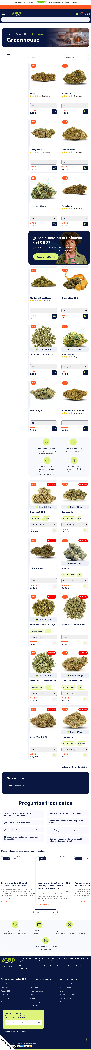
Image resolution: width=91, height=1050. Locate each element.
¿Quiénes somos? (66, 998)
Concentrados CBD (8, 998)
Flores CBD (5, 983)
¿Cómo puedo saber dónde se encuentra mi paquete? (17, 814)
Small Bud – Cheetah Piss (42, 354)
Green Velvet (68, 149)
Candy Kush (36, 149)
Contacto (33, 998)
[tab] (23, 814)
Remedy (65, 568)
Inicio (9, 34)
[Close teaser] (15, 1046)
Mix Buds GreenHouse (40, 297)
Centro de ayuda (36, 991)
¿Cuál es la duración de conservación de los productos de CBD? (66, 840)
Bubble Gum (67, 93)
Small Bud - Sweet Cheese (43, 680)
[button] (46, 256)
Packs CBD (5, 994)
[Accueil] (16, 14)
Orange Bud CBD (69, 297)
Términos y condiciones (68, 983)
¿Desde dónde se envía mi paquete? (65, 813)
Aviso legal (64, 991)
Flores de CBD (22, 34)
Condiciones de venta (68, 987)
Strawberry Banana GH (73, 410)
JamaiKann (66, 205)
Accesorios (5, 1001)
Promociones (35, 1005)
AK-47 (33, 93)
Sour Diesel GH (68, 354)
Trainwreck (67, 736)
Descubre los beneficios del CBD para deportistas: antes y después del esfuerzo (53, 885)
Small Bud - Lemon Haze (73, 624)
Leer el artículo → (8, 901)
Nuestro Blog (35, 983)
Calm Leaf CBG (37, 511)
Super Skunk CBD (38, 736)
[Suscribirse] (39, 1022)
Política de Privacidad (68, 994)
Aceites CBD (5, 991)
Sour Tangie (36, 410)
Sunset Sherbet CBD (71, 680)
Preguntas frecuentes (67, 1001)
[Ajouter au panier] (54, 111)
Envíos (32, 994)
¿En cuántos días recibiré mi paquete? (21, 829)
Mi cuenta (34, 987)
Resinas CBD (6, 987)
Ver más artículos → (45, 912)
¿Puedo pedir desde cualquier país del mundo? (66, 821)
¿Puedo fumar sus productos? (17, 822)
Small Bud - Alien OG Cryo (42, 624)
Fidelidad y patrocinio (38, 1001)
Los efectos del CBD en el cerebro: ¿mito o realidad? (14, 884)
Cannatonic (67, 511)
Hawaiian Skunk (38, 205)
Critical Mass (36, 568)
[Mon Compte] (77, 14)
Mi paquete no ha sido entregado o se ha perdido (21, 838)
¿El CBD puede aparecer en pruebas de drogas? (65, 830)
